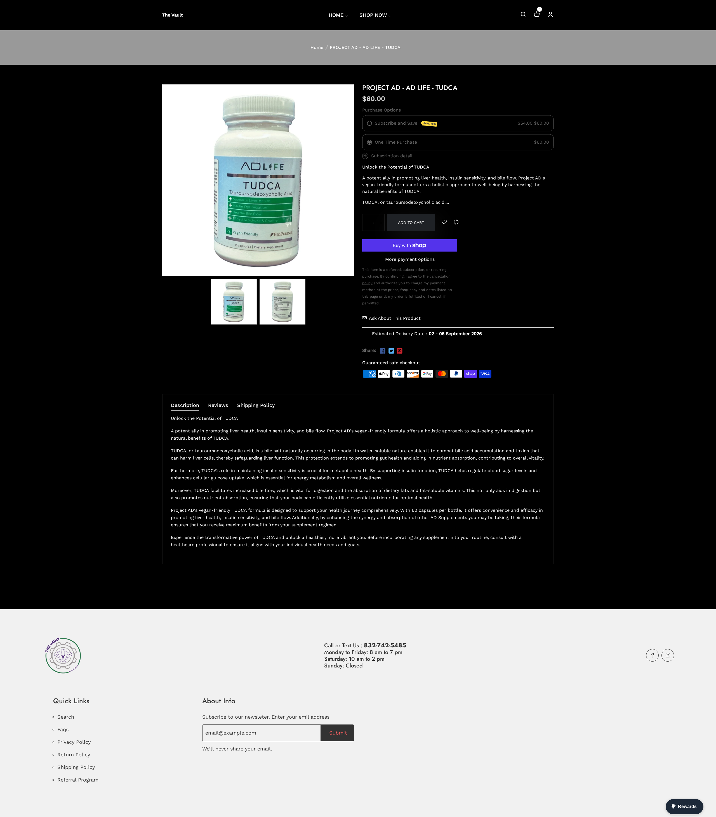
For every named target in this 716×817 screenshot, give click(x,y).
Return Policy (73, 754)
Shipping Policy (256, 405)
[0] (536, 15)
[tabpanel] (233, 302)
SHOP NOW (373, 15)
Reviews (218, 405)
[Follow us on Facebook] (383, 351)
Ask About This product (395, 318)
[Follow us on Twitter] (391, 351)
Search (65, 717)
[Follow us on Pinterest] (400, 351)
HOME (336, 15)
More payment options (410, 259)
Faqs (63, 729)
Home (316, 47)
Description (185, 405)
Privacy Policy (74, 742)
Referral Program (77, 780)
